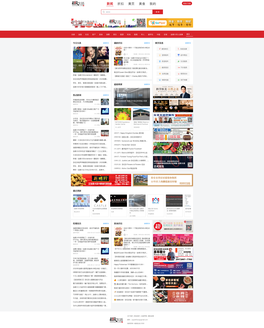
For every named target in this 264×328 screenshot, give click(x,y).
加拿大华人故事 (177, 34)
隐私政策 (151, 316)
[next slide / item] (107, 59)
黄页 (131, 4)
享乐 (115, 34)
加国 (80, 34)
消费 (108, 34)
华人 (143, 34)
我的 (153, 4)
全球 (165, 34)
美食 (142, 4)
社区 (87, 34)
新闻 (110, 3)
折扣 (120, 4)
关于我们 (130, 316)
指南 (136, 34)
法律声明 (144, 316)
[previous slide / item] (74, 59)
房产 (94, 34)
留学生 (150, 34)
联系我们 (137, 316)
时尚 (129, 34)
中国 (158, 34)
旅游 (122, 34)
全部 (73, 34)
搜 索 (157, 12)
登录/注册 (187, 3)
